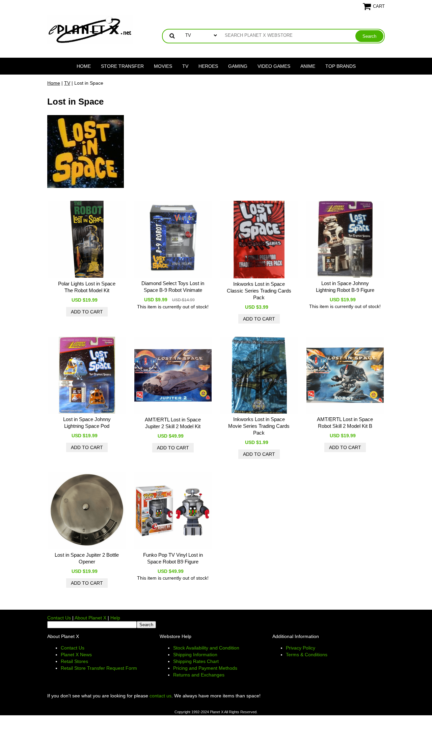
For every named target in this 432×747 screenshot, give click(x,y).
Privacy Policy (300, 648)
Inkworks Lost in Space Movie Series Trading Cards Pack (259, 426)
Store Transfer (122, 66)
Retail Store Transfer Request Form (99, 668)
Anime (307, 66)
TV (185, 66)
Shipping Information (195, 654)
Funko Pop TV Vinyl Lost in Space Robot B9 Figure (173, 558)
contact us (160, 695)
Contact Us (59, 617)
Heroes (208, 66)
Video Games (274, 66)
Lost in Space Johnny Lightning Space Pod (87, 422)
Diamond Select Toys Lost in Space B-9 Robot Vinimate (172, 286)
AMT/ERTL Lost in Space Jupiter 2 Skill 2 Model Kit (173, 423)
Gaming (237, 66)
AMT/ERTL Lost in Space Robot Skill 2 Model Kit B (345, 422)
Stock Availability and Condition (206, 648)
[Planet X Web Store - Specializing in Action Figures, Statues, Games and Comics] (90, 29)
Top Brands (340, 66)
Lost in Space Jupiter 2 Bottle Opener (87, 558)
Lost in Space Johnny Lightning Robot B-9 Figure (345, 286)
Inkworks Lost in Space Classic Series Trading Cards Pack (259, 290)
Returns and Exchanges (198, 674)
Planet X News (76, 654)
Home (84, 66)
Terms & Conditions (306, 654)
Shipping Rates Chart (196, 661)
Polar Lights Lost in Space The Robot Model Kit (86, 287)
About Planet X (90, 617)
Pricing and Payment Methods (205, 668)
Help (115, 617)
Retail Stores (74, 661)
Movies (163, 66)
